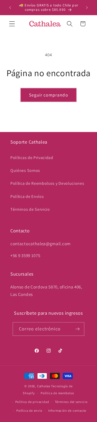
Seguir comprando (48, 95)
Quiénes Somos (25, 170)
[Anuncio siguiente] (87, 7)
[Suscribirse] (77, 329)
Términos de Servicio (30, 209)
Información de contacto (67, 410)
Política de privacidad (32, 402)
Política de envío (29, 410)
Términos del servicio (71, 402)
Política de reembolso (57, 393)
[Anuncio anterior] (10, 7)
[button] (12, 23)
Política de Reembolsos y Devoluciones (47, 183)
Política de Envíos (27, 196)
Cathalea (43, 386)
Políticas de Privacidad (31, 157)
